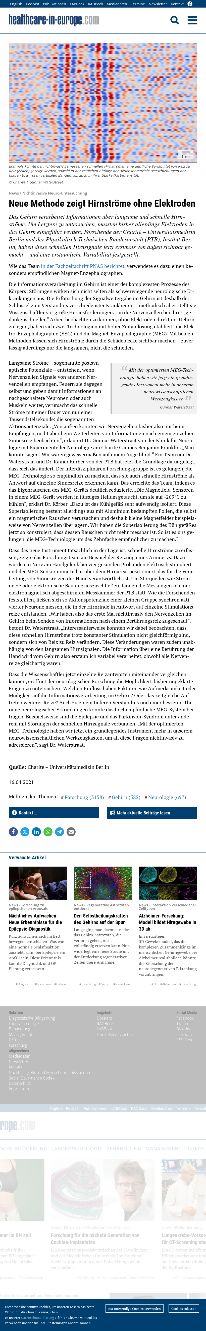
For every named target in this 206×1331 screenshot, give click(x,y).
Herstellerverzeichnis (115, 1034)
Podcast (32, 4)
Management (20, 1034)
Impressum (19, 1089)
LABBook (77, 4)
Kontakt (177, 4)
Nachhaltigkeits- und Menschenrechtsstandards (51, 1072)
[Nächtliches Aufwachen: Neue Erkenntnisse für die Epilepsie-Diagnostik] (38, 883)
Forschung (18, 1045)
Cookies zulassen (183, 1308)
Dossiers (104, 1018)
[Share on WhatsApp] (48, 831)
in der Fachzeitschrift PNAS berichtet (82, 266)
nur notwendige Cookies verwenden (134, 1308)
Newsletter (158, 4)
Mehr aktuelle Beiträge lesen (142, 812)
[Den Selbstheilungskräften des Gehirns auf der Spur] (103, 883)
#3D (154, 984)
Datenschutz (20, 1083)
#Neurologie (122, 984)
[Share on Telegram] (59, 831)
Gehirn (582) (126, 797)
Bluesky (183, 1029)
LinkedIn (184, 1034)
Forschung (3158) (84, 797)
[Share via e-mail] (71, 831)
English (16, 4)
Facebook (185, 1018)
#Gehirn (60, 984)
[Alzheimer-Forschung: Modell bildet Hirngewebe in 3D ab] (168, 883)
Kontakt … (27, 812)
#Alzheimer (168, 984)
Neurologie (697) (167, 797)
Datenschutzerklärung (37, 1317)
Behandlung (19, 1029)
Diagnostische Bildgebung (32, 1018)
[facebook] (189, 4)
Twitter (182, 1023)
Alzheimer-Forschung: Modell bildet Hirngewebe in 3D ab (167, 922)
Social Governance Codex (32, 1078)
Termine (138, 4)
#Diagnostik (24, 984)
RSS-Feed (185, 1039)
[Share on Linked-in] (36, 831)
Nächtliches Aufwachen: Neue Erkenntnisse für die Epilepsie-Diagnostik (35, 922)
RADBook (95, 4)
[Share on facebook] (13, 831)
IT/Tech (15, 1039)
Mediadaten (117, 4)
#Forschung (43, 984)
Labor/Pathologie (24, 1023)
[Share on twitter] (24, 831)
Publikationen (54, 4)
